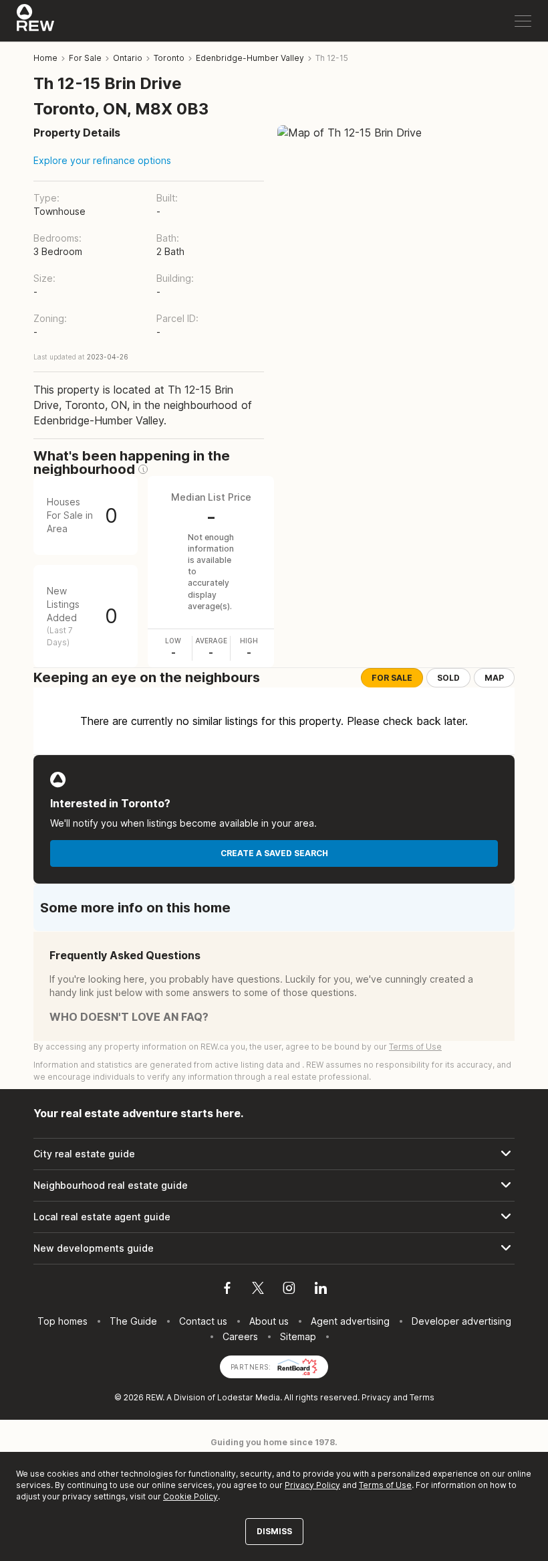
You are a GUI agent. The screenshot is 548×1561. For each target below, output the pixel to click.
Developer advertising (461, 1321)
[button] (143, 469)
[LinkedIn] (320, 1290)
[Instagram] (289, 1290)
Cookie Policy (190, 1496)
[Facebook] (227, 1290)
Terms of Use (415, 1047)
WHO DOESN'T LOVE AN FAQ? (129, 1016)
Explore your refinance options (102, 160)
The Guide (133, 1321)
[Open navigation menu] (523, 21)
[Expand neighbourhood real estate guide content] (274, 1185)
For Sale (392, 678)
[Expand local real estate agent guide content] (274, 1217)
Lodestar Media (248, 1397)
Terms (422, 1397)
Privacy (376, 1397)
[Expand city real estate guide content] (274, 1154)
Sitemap (298, 1336)
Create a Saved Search (274, 853)
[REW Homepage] (36, 20)
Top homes (62, 1321)
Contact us (203, 1321)
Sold (448, 678)
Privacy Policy (312, 1485)
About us (269, 1321)
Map (494, 678)
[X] (258, 1290)
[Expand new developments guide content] (274, 1248)
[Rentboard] (297, 1366)
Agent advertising (350, 1321)
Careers (240, 1336)
